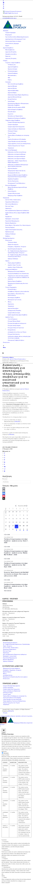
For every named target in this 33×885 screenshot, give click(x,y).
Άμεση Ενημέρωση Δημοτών (10, 642)
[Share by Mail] (4, 471)
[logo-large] (14, 29)
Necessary (6, 753)
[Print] (16, 488)
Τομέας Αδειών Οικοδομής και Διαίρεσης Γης (14, 696)
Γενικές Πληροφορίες (11, 287)
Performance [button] (5, 848)
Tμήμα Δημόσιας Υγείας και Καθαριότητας (14, 701)
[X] (16, 498)
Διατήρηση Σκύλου (7, 675)
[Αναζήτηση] (3, 345)
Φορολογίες (6, 652)
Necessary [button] (4, 751)
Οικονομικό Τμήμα (7, 692)
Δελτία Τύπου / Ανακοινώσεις (10, 647)
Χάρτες (7, 261)
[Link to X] (3, 6)
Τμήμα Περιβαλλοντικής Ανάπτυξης (12, 699)
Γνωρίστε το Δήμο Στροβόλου (12, 62)
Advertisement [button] (5, 865)
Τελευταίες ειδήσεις (8, 357)
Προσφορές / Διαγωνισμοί (9, 656)
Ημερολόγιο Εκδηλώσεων (9, 649)
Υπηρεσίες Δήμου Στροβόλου (12, 120)
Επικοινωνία (8, 240)
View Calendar (7, 590)
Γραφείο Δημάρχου (8, 687)
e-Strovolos (17, 421)
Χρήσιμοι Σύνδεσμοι (8, 661)
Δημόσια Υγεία (9, 317)
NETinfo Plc (11, 711)
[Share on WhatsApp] (4, 457)
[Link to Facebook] (3, 1)
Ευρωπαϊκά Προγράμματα (10, 658)
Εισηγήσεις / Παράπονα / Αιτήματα (12, 670)
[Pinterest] (16, 496)
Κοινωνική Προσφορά (10, 185)
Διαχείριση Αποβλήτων (11, 269)
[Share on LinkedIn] (4, 462)
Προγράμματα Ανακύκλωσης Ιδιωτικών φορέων (15, 677)
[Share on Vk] (4, 466)
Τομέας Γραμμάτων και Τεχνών (11, 702)
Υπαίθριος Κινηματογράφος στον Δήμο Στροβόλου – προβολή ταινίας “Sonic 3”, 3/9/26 (16, 540)
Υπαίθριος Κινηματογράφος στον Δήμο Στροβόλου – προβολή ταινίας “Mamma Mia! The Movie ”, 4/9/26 (16, 552)
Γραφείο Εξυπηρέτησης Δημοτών (11, 685)
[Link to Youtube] (3, 2)
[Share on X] (4, 455)
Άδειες (5, 673)
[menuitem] (17, 38)
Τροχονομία (6, 704)
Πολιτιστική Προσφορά (11, 150)
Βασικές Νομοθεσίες (8, 659)
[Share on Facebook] (4, 453)
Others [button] (3, 875)
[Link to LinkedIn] (3, 8)
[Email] (16, 491)
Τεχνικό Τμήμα (7, 694)
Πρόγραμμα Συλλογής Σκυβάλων (11, 668)
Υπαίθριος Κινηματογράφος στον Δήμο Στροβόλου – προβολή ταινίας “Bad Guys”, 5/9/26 (16, 564)
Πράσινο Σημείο (7, 672)
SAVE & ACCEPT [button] (6, 882)
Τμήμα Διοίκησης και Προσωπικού (11, 691)
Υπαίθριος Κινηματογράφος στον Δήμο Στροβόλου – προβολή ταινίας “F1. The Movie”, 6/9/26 (16, 586)
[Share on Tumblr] (4, 464)
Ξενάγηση (8, 82)
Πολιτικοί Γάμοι (7, 651)
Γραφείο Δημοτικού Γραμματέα (11, 689)
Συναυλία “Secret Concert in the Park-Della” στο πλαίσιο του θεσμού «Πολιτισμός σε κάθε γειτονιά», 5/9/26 (16, 574)
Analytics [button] (4, 857)
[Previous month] (16, 506)
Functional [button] (4, 840)
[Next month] (27, 506)
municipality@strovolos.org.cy (9, 18)
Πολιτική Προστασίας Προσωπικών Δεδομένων (15, 654)
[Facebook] (16, 493)
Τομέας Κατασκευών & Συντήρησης (12, 697)
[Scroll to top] (0, 726)
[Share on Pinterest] (4, 460)
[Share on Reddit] (4, 469)
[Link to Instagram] (3, 4)
